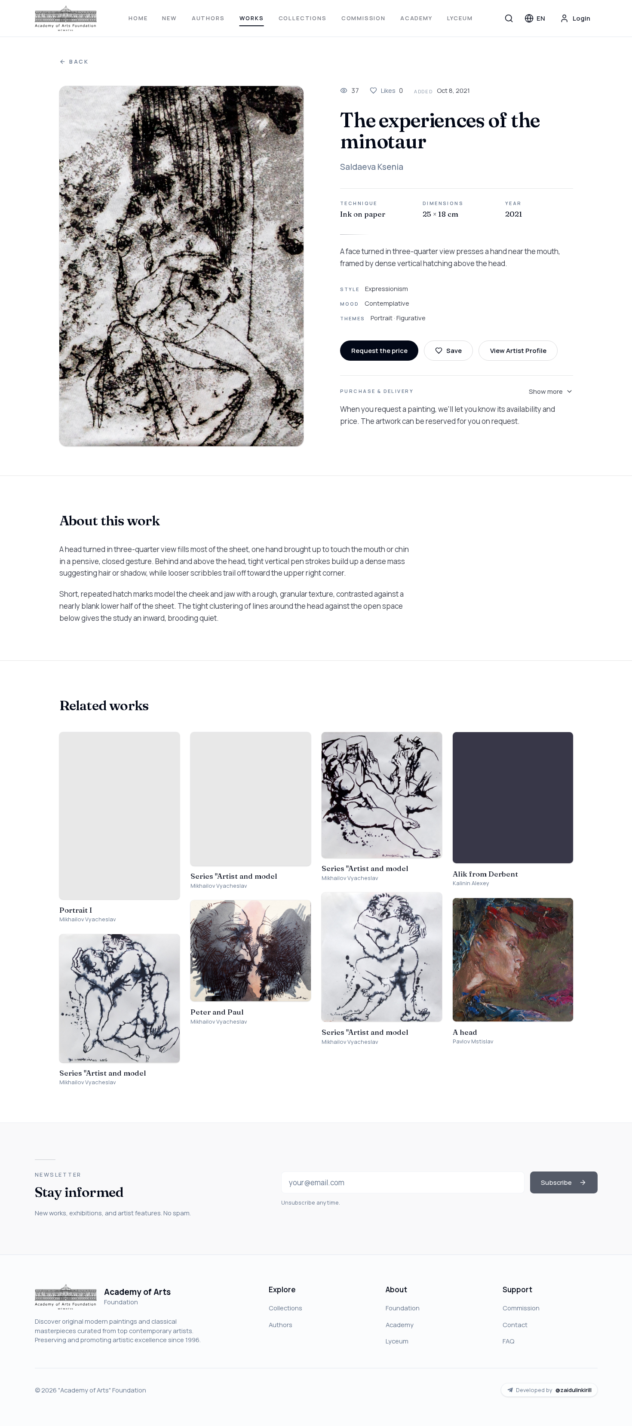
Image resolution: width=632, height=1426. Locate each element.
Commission (363, 18)
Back (79, 61)
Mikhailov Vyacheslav (87, 919)
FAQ (508, 1341)
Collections (303, 18)
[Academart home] (66, 18)
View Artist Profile (518, 350)
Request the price (379, 350)
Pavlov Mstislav (473, 1041)
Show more (546, 391)
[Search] (509, 18)
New (169, 18)
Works (251, 18)
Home (138, 18)
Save (454, 350)
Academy (416, 18)
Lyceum (460, 18)
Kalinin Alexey (471, 883)
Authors (208, 18)
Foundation (403, 1307)
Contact (515, 1324)
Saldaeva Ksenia (371, 166)
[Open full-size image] (181, 266)
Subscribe (556, 1182)
